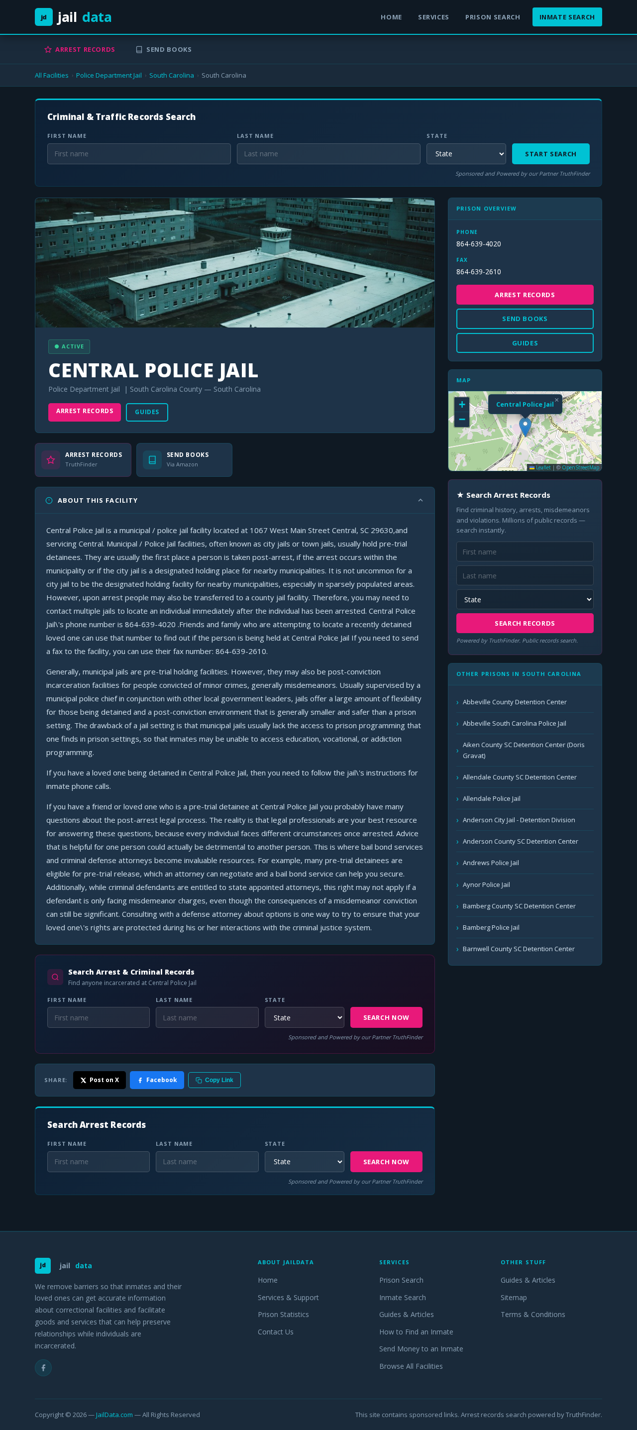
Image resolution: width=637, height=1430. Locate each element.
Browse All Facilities (411, 1366)
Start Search (551, 153)
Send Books (169, 49)
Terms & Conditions (533, 1314)
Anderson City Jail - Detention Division (519, 819)
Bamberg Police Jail (491, 927)
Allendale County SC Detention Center (520, 776)
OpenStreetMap (580, 467)
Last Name (255, 135)
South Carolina (171, 75)
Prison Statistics (283, 1314)
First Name (67, 135)
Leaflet (542, 467)
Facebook (161, 1080)
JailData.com (114, 1414)
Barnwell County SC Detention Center (519, 948)
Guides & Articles (406, 1314)
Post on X (104, 1080)
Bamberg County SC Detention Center (519, 905)
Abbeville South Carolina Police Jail (514, 723)
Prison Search (492, 16)
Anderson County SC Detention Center (520, 841)
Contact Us (276, 1331)
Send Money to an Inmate (421, 1348)
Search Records (525, 623)
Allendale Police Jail (492, 798)
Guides (147, 412)
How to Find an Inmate (416, 1331)
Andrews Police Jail (491, 862)
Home (391, 16)
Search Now (386, 1017)
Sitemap (514, 1297)
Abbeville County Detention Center (515, 701)
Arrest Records (85, 49)
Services (433, 16)
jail (76, 16)
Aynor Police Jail (486, 884)
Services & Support (288, 1297)
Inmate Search (567, 16)
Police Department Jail (109, 75)
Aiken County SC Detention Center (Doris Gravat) (524, 750)
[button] (525, 427)
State (436, 135)
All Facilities (52, 75)
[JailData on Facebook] (43, 1367)
